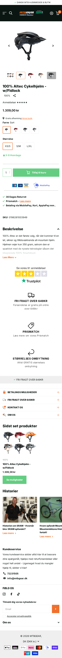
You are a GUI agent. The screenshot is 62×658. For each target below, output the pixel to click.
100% (7, 95)
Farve (8, 122)
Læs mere (8, 533)
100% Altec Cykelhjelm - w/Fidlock (17, 466)
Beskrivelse (13, 229)
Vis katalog (4, 13)
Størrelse (8, 138)
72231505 (13, 573)
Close (31, 622)
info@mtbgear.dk (17, 578)
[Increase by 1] (10, 170)
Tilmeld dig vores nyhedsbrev (19, 602)
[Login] (51, 13)
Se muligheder (14, 479)
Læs (8, 257)
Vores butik (27, 118)
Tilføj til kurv (39, 172)
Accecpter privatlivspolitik (19, 616)
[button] (9, 46)
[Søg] (10, 13)
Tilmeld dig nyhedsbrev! (55, 609)
